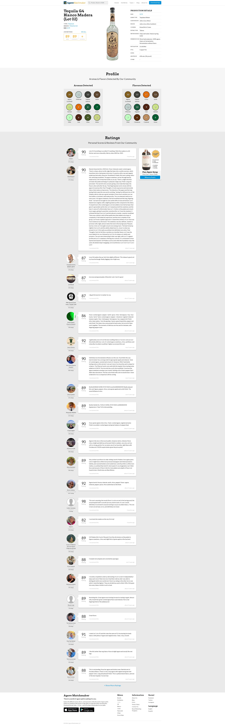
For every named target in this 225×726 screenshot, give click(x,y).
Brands (117, 3)
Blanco (119, 706)
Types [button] (131, 3)
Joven (119, 708)
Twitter (150, 700)
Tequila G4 (73, 26)
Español (150, 711)
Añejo (119, 713)
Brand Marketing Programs (136, 709)
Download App (155, 2)
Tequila (71, 24)
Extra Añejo (120, 715)
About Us (144, 3)
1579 (68, 28)
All (118, 704)
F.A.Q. (133, 702)
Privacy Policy (135, 704)
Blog (137, 3)
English (150, 709)
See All (83, 32)
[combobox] (98, 2)
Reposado (120, 711)
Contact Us (135, 706)
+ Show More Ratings (112, 685)
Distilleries (124, 3)
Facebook (151, 698)
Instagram (151, 702)
